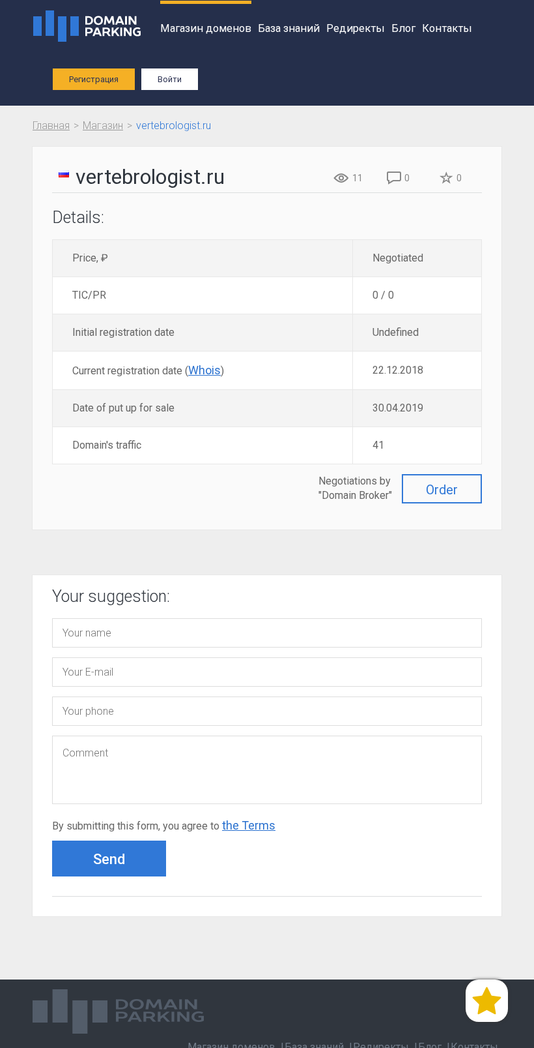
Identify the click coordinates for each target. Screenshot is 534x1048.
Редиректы (355, 28)
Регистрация (94, 79)
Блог (403, 28)
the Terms (248, 825)
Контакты (447, 28)
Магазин (103, 125)
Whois (204, 370)
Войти (170, 79)
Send (109, 859)
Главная (51, 125)
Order (442, 490)
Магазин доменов (205, 28)
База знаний (289, 28)
